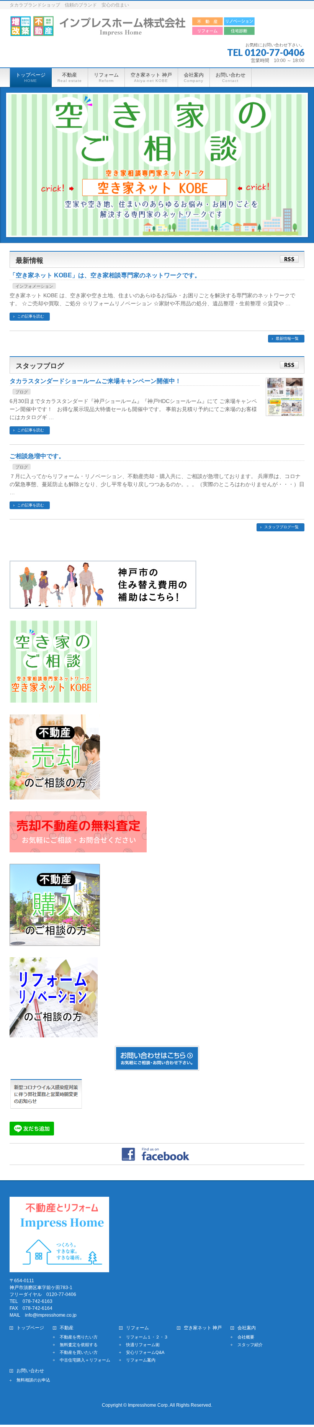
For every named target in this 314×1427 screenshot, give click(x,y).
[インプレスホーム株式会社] (132, 28)
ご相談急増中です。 (37, 456)
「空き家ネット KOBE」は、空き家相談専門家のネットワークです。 (105, 275)
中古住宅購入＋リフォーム (85, 1360)
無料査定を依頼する (79, 1344)
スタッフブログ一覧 (281, 527)
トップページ (30, 1327)
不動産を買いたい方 (79, 1352)
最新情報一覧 (287, 338)
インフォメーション (34, 286)
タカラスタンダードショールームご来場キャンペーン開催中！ (95, 381)
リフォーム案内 (140, 1360)
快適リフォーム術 (143, 1344)
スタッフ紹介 (250, 1344)
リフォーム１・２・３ (147, 1337)
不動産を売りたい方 (79, 1337)
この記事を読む (30, 316)
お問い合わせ (30, 1370)
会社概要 (245, 1337)
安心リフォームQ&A (145, 1352)
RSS (289, 259)
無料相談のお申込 (33, 1380)
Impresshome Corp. (148, 1405)
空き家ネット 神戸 (203, 1327)
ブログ (21, 392)
